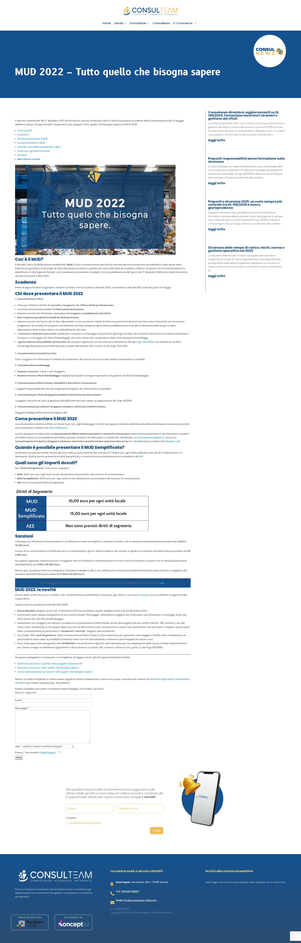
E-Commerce (183, 23)
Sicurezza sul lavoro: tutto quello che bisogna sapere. (48, 667)
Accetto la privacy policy (85, 823)
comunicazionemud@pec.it (148, 437)
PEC (141, 456)
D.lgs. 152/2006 (144, 341)
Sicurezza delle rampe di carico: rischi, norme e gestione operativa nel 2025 (246, 249)
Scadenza (23, 134)
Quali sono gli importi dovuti (33, 151)
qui (162, 582)
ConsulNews (161, 23)
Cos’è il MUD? (24, 130)
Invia (156, 830)
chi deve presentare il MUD (32, 138)
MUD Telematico (58, 427)
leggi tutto (216, 140)
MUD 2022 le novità (28, 159)
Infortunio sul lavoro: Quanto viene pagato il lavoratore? (49, 663)
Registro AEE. (173, 441)
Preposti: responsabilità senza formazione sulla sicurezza (246, 160)
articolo (143, 595)
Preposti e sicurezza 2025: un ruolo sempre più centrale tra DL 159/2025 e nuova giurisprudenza (245, 204)
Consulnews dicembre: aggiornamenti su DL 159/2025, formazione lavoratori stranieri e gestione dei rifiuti (243, 115)
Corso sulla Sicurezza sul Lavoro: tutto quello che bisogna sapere (54, 671)
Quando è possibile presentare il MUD (38, 146)
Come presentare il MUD (31, 142)
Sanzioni (21, 155)
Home (107, 23)
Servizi (118, 23)
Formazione (138, 23)
